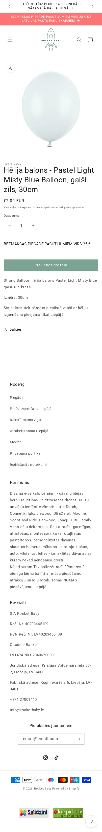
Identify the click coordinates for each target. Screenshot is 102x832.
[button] (9, 39)
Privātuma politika (25, 453)
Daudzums (12, 215)
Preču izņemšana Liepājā (31, 409)
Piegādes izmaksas (31, 207)
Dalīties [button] (15, 329)
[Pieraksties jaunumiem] (78, 739)
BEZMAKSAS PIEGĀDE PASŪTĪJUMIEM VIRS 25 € (47, 244)
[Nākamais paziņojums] (92, 6)
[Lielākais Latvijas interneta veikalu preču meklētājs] (68, 814)
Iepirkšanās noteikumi (28, 465)
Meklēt (15, 442)
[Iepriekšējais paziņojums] (9, 6)
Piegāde (16, 398)
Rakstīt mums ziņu (25, 420)
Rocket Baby (42, 788)
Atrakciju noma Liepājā (29, 431)
